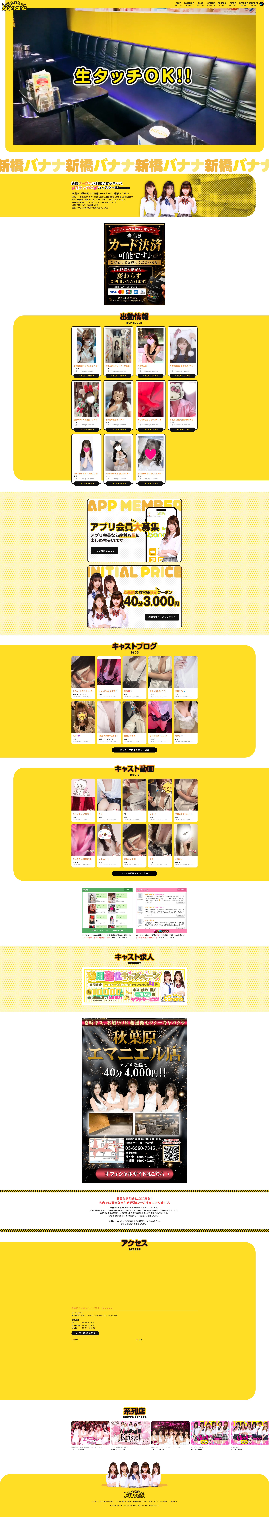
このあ (75, 862)
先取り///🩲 (180, 691)
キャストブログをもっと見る (134, 750)
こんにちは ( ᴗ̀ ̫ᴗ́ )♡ (158, 736)
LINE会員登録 (133, 1501)
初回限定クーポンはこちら (162, 617)
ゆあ (125, 817)
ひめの (177, 817)
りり (151, 862)
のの (74, 817)
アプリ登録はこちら (104, 550)
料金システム (153, 1501)
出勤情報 (110, 1501)
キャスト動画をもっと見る (134, 873)
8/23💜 (76, 736)
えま (100, 862)
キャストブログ (120, 1501)
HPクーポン (143, 1501)
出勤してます (129, 736)
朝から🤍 (179, 736)
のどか (177, 862)
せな (100, 817)
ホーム (94, 1501)
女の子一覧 (102, 1501)
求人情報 (174, 1501)
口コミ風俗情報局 (116, 930)
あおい (152, 817)
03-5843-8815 (87, 1333)
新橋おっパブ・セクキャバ (100, 930)
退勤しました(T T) (158, 691)
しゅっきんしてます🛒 (108, 691)
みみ (125, 862)
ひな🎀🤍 (128, 691)
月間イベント (164, 1501)
